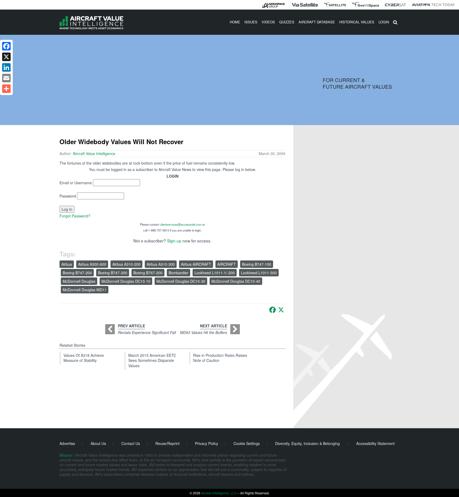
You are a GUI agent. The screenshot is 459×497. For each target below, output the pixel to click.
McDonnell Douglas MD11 (85, 289)
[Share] (6, 88)
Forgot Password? (75, 215)
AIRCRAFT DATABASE (317, 21)
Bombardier (178, 272)
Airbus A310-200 (126, 264)
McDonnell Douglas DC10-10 (125, 281)
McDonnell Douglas (79, 281)
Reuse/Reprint (167, 443)
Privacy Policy (206, 443)
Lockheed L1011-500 (259, 272)
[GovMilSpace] (365, 5)
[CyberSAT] (395, 4)
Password (68, 196)
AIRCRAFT (226, 264)
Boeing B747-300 (112, 272)
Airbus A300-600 (92, 264)
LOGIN (384, 21)
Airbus (66, 264)
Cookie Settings (246, 443)
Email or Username (76, 182)
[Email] (6, 78)
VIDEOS (268, 21)
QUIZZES (286, 21)
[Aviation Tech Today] (433, 4)
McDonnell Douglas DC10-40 (235, 281)
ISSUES (250, 21)
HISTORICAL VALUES (356, 21)
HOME (235, 21)
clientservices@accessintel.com (181, 224)
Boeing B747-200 (77, 272)
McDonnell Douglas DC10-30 (180, 281)
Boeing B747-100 (256, 264)
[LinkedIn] (6, 67)
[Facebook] (272, 310)
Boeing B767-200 (148, 272)
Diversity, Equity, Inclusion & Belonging (307, 443)
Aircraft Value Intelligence (94, 153)
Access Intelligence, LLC (219, 493)
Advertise (67, 443)
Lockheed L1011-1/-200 (214, 272)
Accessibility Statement (375, 443)
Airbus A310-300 (161, 264)
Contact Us (130, 443)
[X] (281, 310)
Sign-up (174, 240)
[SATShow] (335, 4)
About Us (98, 443)
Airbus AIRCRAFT (196, 264)
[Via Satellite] (305, 5)
